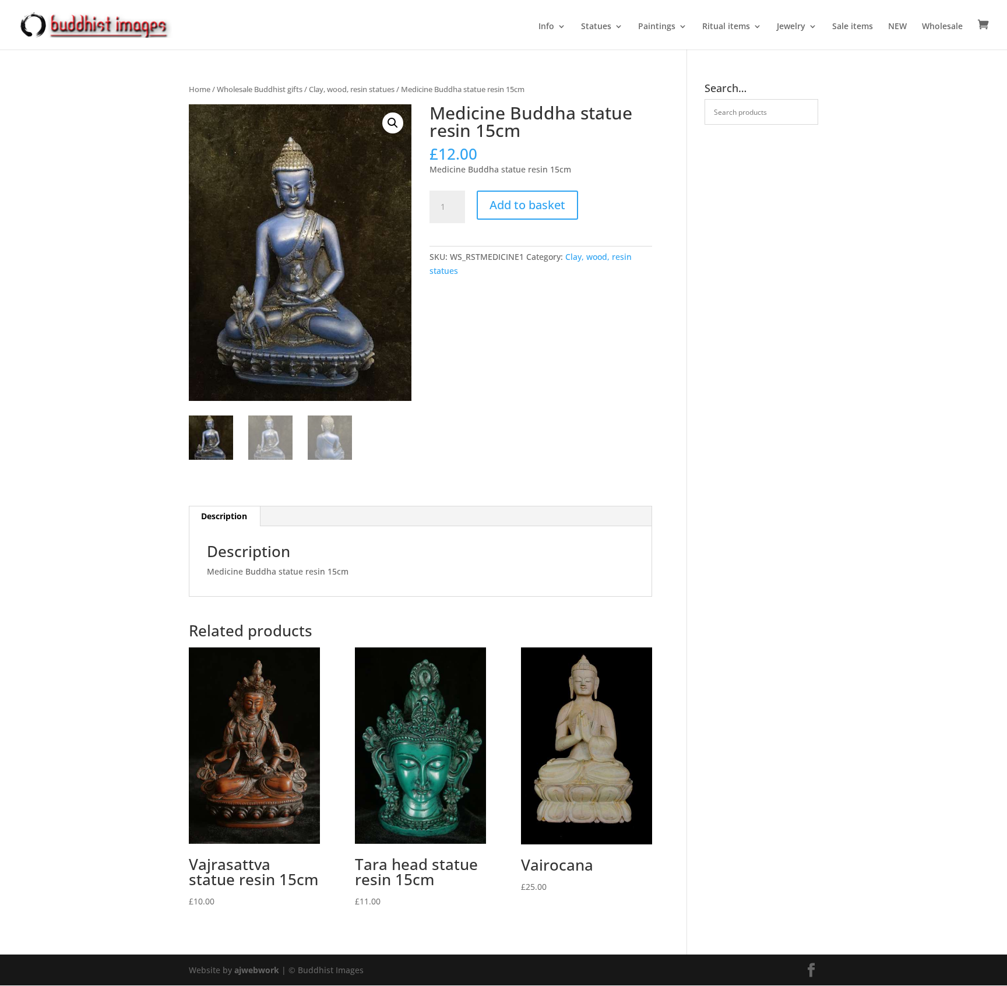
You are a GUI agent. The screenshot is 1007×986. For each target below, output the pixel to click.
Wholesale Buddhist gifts (259, 89)
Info (546, 26)
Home (199, 89)
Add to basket (527, 205)
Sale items (852, 26)
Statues (596, 26)
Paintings (656, 26)
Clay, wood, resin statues (352, 89)
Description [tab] (224, 516)
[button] (392, 122)
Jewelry (791, 26)
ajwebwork (256, 970)
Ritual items (726, 26)
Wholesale (942, 26)
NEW (897, 26)
